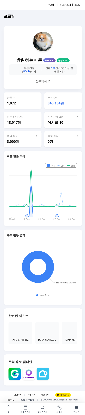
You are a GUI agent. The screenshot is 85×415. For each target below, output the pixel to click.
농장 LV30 (63, 60)
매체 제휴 (31, 395)
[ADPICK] (11, 5)
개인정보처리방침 (27, 399)
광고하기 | (52, 4)
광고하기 (17, 395)
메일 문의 (45, 395)
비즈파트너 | (66, 4)
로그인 (78, 4)
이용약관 (10, 399)
